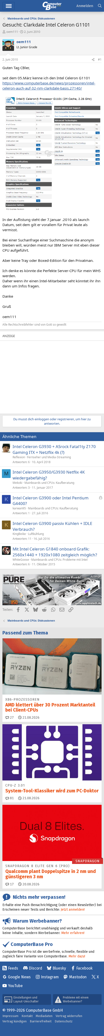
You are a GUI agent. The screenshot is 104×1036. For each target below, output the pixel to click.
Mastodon (78, 977)
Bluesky (59, 968)
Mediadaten (44, 1016)
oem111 (12, 31)
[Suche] (100, 5)
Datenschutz (64, 1021)
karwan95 (19, 508)
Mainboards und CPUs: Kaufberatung (49, 483)
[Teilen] (93, 60)
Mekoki (17, 483)
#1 (100, 59)
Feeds (13, 968)
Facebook (84, 968)
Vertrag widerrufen (69, 1016)
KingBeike (19, 534)
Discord (35, 968)
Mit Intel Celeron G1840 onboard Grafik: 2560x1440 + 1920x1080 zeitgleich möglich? (55, 552)
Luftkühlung (36, 534)
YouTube (15, 985)
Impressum (10, 1016)
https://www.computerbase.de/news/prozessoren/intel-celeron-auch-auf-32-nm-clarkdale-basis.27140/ (48, 86)
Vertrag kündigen (14, 1021)
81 (11, 798)
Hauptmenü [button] (8, 6)
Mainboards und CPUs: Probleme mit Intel (59, 560)
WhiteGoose (21, 560)
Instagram (50, 977)
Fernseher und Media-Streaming (49, 457)
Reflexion (19, 457)
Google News (19, 977)
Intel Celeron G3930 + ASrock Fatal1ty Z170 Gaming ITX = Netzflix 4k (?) (54, 449)
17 (11, 884)
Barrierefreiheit (41, 1021)
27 (11, 717)
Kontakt (27, 1016)
